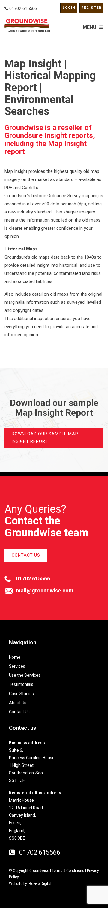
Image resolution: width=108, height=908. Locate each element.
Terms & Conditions (68, 871)
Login (69, 8)
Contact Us (26, 555)
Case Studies (21, 693)
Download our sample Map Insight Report (45, 437)
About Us (17, 702)
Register (91, 8)
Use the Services (24, 675)
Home (14, 657)
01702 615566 (33, 578)
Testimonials (21, 684)
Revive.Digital (40, 884)
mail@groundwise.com (45, 590)
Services (17, 666)
